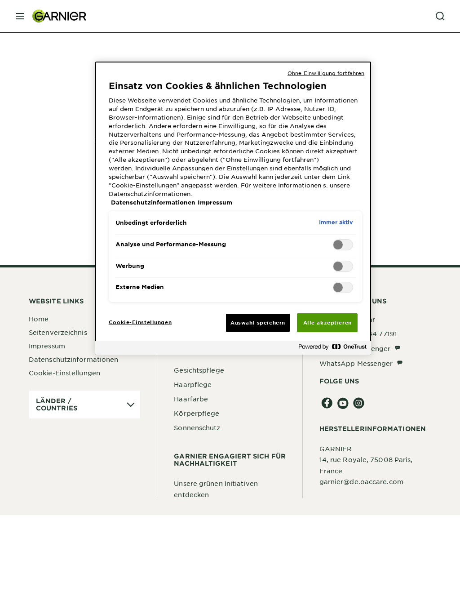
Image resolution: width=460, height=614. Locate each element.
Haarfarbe (191, 399)
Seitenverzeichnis (58, 332)
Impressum (47, 346)
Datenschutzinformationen (73, 359)
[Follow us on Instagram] (359, 403)
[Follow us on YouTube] (343, 403)
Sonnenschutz (197, 427)
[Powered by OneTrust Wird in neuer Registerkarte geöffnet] (332, 349)
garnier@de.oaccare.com (361, 481)
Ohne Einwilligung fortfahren (326, 73)
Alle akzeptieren (327, 322)
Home (39, 319)
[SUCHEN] (440, 16)
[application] (85, 404)
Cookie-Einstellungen (64, 373)
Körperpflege (196, 413)
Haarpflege (193, 384)
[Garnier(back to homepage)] (55, 16)
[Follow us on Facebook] (327, 403)
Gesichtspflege (199, 370)
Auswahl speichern (257, 322)
